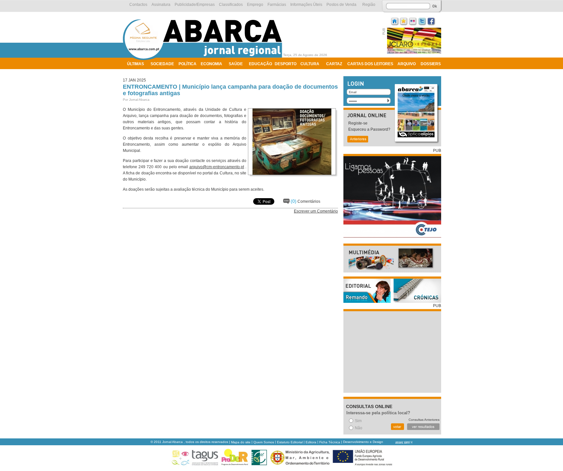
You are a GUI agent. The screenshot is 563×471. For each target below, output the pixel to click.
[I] (394, 21)
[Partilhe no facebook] (431, 21)
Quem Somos (263, 442)
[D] (404, 21)
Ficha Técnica (329, 442)
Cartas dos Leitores (370, 64)
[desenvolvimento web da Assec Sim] (398, 442)
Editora (311, 442)
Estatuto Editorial (290, 442)
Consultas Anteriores (424, 419)
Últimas (135, 64)
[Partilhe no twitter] (422, 21)
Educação (260, 64)
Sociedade (162, 64)
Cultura (309, 64)
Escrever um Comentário (316, 211)
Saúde (236, 64)
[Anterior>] (357, 140)
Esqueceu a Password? (369, 129)
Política (187, 64)
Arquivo (406, 64)
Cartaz (334, 64)
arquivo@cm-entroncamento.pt (216, 167)
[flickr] (413, 21)
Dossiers (431, 64)
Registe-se (358, 123)
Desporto (285, 64)
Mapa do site (241, 442)
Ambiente (137, 72)
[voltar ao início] (204, 59)
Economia (211, 64)
